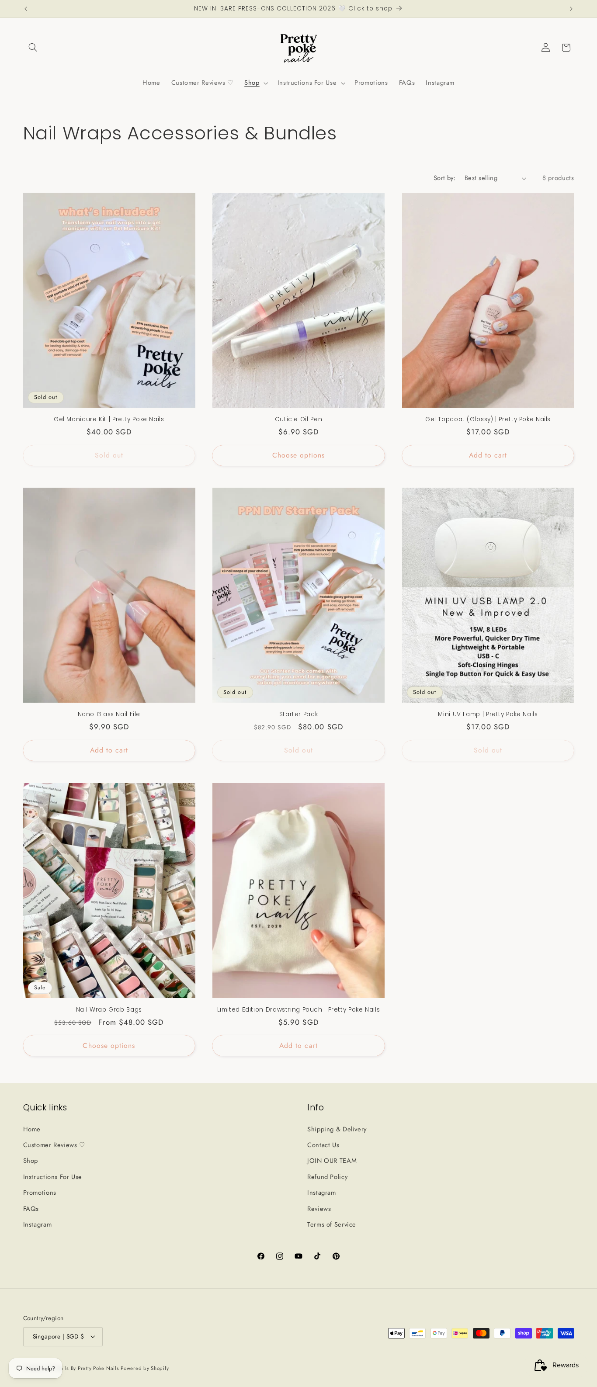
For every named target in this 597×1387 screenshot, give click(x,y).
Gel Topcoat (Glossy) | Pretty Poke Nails (488, 419)
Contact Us (323, 1145)
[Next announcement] (571, 8)
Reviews (319, 1209)
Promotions (39, 1192)
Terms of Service (331, 1224)
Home (32, 1129)
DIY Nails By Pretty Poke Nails (83, 1368)
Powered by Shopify (145, 1368)
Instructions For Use (53, 1177)
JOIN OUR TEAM (332, 1160)
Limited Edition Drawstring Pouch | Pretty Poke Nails (298, 1010)
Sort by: (444, 178)
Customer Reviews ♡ (54, 1145)
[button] (33, 48)
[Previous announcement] (25, 8)
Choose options (298, 455)
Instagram (37, 1224)
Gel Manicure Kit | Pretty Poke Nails (109, 419)
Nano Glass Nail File (109, 714)
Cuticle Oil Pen (298, 419)
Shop (30, 1160)
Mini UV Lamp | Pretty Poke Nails (488, 714)
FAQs (31, 1209)
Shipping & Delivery (337, 1129)
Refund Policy (327, 1177)
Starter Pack (298, 714)
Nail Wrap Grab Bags (109, 1010)
